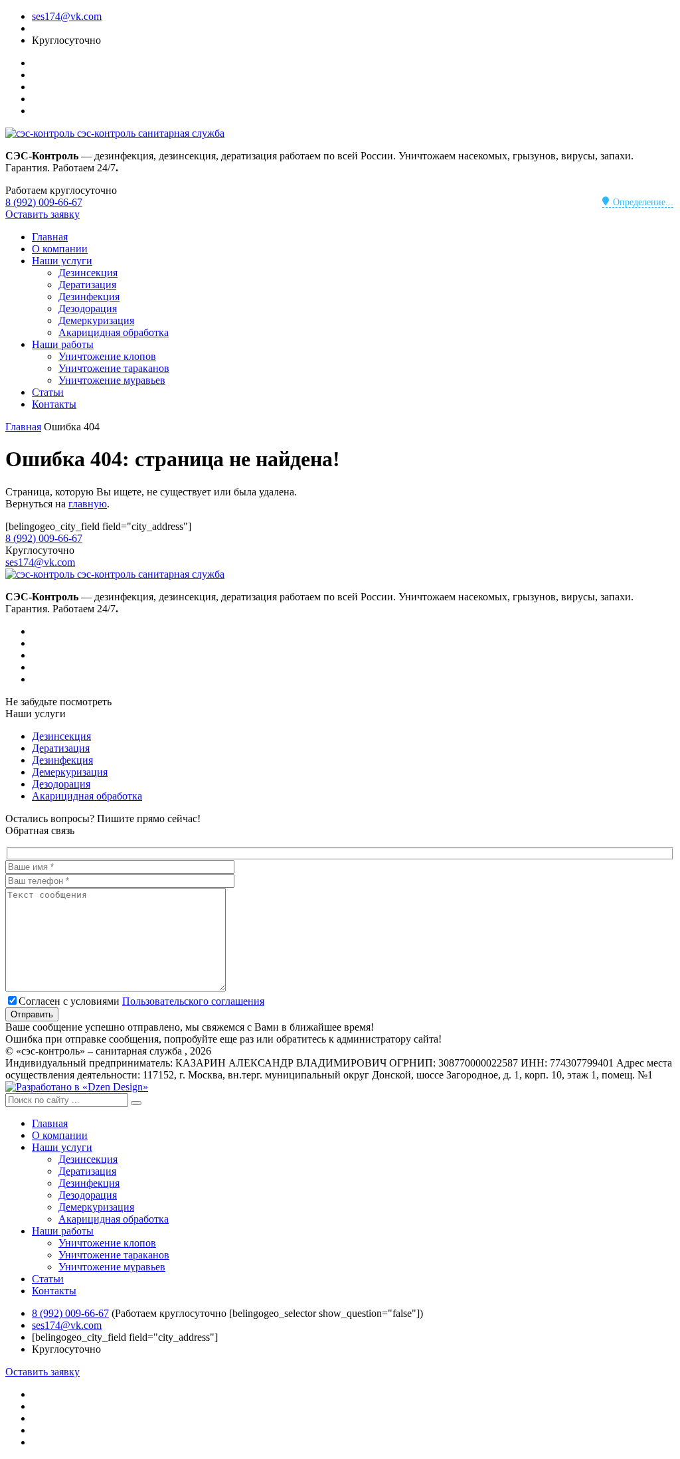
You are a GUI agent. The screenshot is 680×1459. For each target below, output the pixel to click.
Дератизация (87, 284)
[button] (136, 1103)
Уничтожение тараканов (113, 368)
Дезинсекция (88, 272)
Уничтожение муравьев (111, 380)
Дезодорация (87, 308)
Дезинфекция (89, 296)
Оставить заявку (42, 214)
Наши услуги (62, 260)
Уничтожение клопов (107, 356)
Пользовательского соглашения (193, 1001)
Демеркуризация (96, 320)
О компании (60, 248)
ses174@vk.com (67, 16)
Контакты (54, 404)
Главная (50, 236)
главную (87, 503)
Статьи (48, 392)
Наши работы (63, 344)
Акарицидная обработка (113, 332)
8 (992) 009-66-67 (43, 202)
